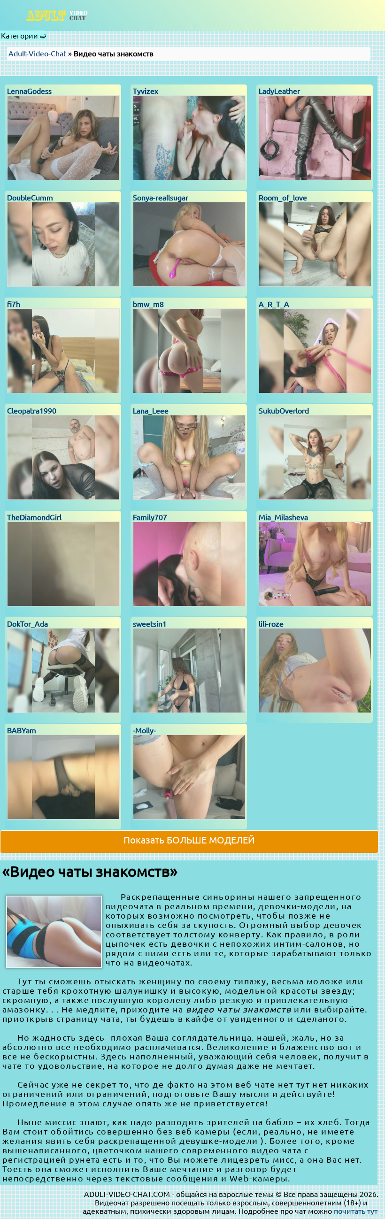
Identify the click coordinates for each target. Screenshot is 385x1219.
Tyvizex (145, 91)
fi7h (13, 304)
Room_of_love (283, 197)
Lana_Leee (151, 410)
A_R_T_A (274, 304)
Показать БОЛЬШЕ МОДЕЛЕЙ (189, 840)
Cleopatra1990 (31, 410)
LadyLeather (279, 91)
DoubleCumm (30, 197)
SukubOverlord (284, 410)
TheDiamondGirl (34, 517)
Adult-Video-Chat (37, 53)
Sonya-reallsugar (160, 197)
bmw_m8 (148, 304)
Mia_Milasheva (283, 517)
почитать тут (355, 1211)
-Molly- (144, 730)
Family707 (150, 517)
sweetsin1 (150, 624)
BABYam (21, 730)
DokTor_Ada (27, 624)
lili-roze (271, 624)
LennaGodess (29, 91)
